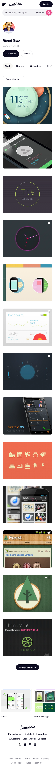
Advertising (14, 738)
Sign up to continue (27, 667)
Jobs (13, 762)
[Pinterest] (35, 744)
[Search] (49, 13)
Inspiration (41, 734)
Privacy (35, 758)
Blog (25, 738)
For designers (14, 734)
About (32, 738)
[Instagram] (30, 744)
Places (28, 762)
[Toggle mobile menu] (4, 4)
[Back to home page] (15, 4)
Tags (20, 762)
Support (42, 738)
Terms (27, 758)
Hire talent (29, 734)
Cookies (45, 758)
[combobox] (18, 12)
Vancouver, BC (11, 46)
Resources (38, 762)
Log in (46, 4)
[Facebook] (25, 744)
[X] (20, 744)
